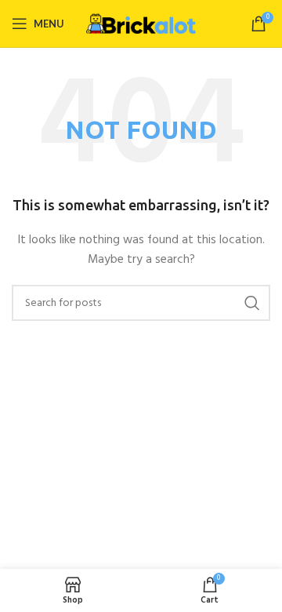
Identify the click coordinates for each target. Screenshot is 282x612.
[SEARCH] (252, 303)
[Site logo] (141, 23)
